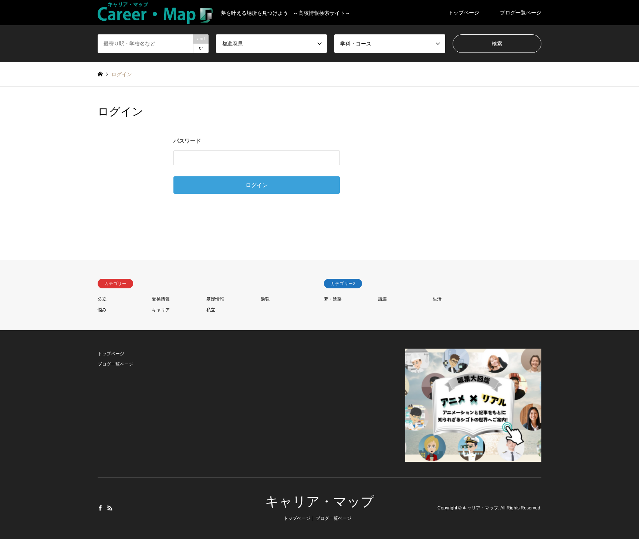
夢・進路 (333, 299)
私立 (210, 309)
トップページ (463, 13)
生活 (437, 299)
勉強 (265, 299)
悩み (102, 309)
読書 (382, 299)
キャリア (161, 309)
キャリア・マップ (319, 501)
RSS (109, 508)
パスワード (187, 141)
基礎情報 (215, 299)
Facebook (100, 508)
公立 (102, 299)
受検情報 (161, 299)
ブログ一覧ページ (520, 13)
